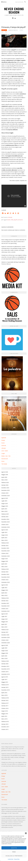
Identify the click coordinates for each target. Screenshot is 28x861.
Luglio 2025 (4, 501)
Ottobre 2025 (4, 493)
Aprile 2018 (4, 692)
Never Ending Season (14, 10)
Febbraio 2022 (5, 598)
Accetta (14, 848)
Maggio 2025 (4, 506)
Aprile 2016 (4, 716)
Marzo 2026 (4, 480)
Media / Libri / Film (5, 456)
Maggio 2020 (4, 653)
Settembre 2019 (5, 674)
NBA (12, 219)
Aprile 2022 (4, 593)
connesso (10, 230)
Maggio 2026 (4, 474)
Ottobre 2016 (4, 708)
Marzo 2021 (4, 627)
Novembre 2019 (5, 669)
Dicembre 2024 (5, 519)
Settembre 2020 (5, 642)
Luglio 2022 (4, 587)
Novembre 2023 (5, 550)
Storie (2, 461)
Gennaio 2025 (4, 516)
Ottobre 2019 (4, 671)
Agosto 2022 (4, 585)
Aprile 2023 (4, 564)
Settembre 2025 (5, 495)
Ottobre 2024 (4, 524)
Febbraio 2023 (5, 569)
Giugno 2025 (4, 503)
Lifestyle (4, 30)
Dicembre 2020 (5, 635)
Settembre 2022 (5, 582)
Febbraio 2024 (5, 543)
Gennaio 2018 (4, 700)
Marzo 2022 (4, 595)
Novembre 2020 (5, 637)
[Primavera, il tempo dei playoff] (14, 41)
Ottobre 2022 (4, 579)
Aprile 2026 (4, 477)
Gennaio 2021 (4, 632)
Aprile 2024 (4, 537)
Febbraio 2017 (5, 703)
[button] (26, 833)
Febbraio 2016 (5, 721)
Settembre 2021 (5, 611)
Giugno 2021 (4, 619)
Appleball (3, 437)
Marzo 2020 (4, 658)
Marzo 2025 (4, 511)
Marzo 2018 (4, 695)
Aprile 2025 (4, 508)
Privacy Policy (16, 859)
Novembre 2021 (5, 606)
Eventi (3, 443)
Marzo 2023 (4, 566)
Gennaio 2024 (4, 545)
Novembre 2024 (5, 522)
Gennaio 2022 (4, 600)
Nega (14, 852)
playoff (15, 219)
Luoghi (3, 453)
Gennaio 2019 (4, 687)
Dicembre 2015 (5, 726)
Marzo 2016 (4, 719)
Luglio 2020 (4, 648)
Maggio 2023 (4, 561)
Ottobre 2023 (4, 553)
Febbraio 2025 (5, 514)
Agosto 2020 (4, 645)
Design (3, 440)
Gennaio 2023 (4, 571)
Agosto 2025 (4, 498)
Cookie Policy (10, 859)
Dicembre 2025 (5, 487)
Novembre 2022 (5, 577)
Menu (5, 2)
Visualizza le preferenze (14, 855)
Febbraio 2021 (5, 629)
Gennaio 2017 (4, 705)
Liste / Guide (4, 450)
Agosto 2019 (4, 677)
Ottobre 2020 (4, 640)
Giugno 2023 (4, 558)
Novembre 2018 (5, 690)
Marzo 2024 (4, 540)
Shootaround (4, 458)
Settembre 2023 (5, 556)
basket (8, 219)
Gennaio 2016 (4, 724)
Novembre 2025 (5, 490)
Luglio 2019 (4, 679)
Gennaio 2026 (4, 485)
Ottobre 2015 (4, 729)
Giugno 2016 (4, 711)
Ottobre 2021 (4, 608)
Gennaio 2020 (4, 663)
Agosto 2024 (4, 529)
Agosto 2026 (4, 472)
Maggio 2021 (4, 621)
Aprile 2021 (4, 624)
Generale (3, 445)
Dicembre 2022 (5, 574)
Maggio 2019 (4, 682)
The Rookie (4, 464)
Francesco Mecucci (13, 30)
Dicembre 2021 (5, 603)
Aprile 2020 (4, 656)
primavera (20, 219)
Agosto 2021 (4, 614)
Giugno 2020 (4, 650)
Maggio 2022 (4, 590)
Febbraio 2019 (5, 684)
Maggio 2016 (4, 713)
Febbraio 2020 (5, 661)
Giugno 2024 (4, 535)
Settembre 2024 (5, 527)
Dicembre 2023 (5, 548)
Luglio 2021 (4, 616)
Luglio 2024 (4, 532)
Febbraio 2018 (5, 698)
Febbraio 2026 (5, 482)
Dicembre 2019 (5, 666)
